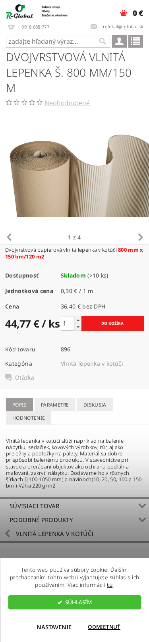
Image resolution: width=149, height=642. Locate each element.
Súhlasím (78, 602)
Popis (19, 404)
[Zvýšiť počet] (77, 320)
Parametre (55, 404)
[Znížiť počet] (77, 327)
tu (109, 584)
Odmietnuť (104, 626)
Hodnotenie (28, 418)
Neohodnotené (67, 102)
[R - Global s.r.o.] (37, 10)
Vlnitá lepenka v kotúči (92, 363)
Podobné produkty (41, 520)
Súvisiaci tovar (35, 506)
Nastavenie (54, 627)
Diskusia (94, 404)
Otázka (24, 377)
